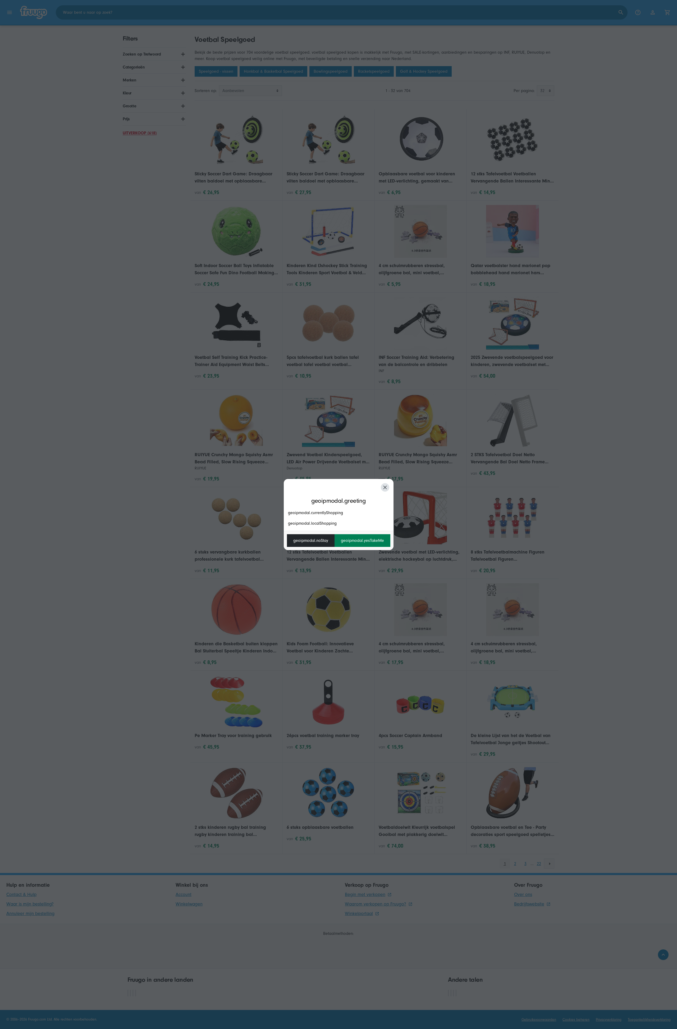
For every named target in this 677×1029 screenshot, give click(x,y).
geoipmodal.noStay (310, 540)
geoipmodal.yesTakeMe (362, 540)
